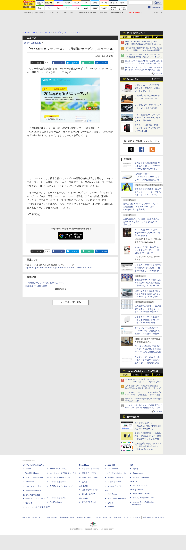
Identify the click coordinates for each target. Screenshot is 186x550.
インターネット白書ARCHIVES (37, 507)
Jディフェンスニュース (117, 473)
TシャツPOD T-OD (90, 477)
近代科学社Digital (89, 502)
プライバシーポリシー (102, 517)
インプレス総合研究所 (34, 477)
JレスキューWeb (114, 482)
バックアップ (69, 12)
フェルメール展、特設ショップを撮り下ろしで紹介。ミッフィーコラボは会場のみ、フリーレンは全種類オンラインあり (143, 407)
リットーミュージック (91, 469)
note (89, 63)
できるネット (30, 503)
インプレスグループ (132, 517)
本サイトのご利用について (32, 517)
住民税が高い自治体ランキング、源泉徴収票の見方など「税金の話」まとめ (148, 446)
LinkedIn (104, 63)
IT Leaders (29, 482)
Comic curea (138, 473)
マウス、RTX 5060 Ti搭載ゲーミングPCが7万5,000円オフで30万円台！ (147, 128)
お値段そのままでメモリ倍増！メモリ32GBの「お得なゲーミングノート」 (147, 88)
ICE (131, 465)
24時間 (136, 37)
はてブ (74, 63)
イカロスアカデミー (115, 486)
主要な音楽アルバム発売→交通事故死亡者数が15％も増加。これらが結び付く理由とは (141, 221)
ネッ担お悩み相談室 (33, 491)
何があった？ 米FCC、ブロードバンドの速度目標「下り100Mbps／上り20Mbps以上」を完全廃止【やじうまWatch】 (143, 69)
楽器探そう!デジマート (91, 473)
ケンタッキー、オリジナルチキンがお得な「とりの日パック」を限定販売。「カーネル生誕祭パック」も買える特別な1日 (143, 394)
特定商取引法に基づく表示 (153, 517)
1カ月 (158, 37)
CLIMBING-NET (88, 494)
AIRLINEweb (113, 469)
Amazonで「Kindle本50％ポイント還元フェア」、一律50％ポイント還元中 (147, 250)
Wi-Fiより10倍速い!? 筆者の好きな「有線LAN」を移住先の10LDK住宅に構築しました (148, 349)
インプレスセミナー (58, 482)
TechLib (111, 506)
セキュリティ (55, 12)
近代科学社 (83, 498)
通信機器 (27, 12)
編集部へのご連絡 (84, 517)
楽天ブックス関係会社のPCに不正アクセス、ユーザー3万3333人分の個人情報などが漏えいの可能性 (143, 63)
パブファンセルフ (140, 485)
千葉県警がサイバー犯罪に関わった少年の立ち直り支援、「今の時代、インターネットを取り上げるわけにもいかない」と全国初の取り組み (148, 285)
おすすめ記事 (133, 417)
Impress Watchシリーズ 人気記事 (142, 371)
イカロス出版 (110, 465)
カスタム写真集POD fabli (143, 498)
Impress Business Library (60, 477)
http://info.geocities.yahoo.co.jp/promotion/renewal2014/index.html (59, 267)
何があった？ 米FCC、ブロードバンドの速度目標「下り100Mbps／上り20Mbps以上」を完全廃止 (140, 207)
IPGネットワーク (136, 490)
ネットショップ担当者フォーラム (63, 473)
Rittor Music (84, 465)
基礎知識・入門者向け (87, 12)
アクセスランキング (136, 33)
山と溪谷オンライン (90, 490)
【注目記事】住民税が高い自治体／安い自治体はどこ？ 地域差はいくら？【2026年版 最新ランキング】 (143, 50)
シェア (60, 63)
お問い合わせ (51, 517)
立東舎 (84, 482)
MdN (106, 491)
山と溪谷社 (83, 486)
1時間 (125, 37)
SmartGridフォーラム (58, 469)
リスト (47, 63)
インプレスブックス (58, 498)
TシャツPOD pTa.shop (142, 493)
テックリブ (109, 503)
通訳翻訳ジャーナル (115, 477)
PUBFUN (133, 482)
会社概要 (117, 517)
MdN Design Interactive (117, 498)
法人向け (103, 12)
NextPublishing (56, 502)
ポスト (39, 63)
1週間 (147, 37)
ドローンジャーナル (33, 486)
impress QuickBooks (141, 477)
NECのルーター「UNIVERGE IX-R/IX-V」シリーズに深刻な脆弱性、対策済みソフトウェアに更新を (143, 56)
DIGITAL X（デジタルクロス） (62, 486)
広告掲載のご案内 (67, 517)
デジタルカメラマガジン (35, 498)
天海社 (135, 469)
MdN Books (112, 494)
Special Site (132, 79)
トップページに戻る (70, 302)
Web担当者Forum (32, 473)
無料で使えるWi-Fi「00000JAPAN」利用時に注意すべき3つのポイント (148, 426)
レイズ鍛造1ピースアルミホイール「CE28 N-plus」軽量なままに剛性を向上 (147, 117)
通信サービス (40, 12)
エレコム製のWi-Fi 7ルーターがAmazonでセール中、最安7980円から (147, 233)
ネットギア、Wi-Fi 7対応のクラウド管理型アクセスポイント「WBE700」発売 (148, 320)
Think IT (28, 469)
